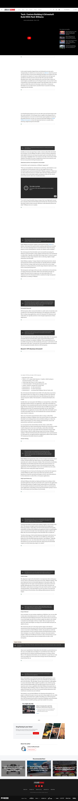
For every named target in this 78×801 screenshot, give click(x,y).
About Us (25, 789)
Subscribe (36, 733)
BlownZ (46, 73)
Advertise (53, 789)
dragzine (37, 713)
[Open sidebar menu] (1, 9)
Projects (30, 9)
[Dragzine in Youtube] (42, 786)
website (50, 244)
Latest (19, 9)
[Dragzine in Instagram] (39, 786)
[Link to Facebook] (54, 10)
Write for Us (46, 789)
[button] (29, 38)
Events (35, 9)
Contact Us (31, 789)
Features (39, 9)
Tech (27, 9)
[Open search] (51, 10)
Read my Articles (31, 749)
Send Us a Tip (39, 789)
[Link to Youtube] (59, 10)
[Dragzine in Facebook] (36, 786)
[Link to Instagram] (56, 10)
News (23, 9)
